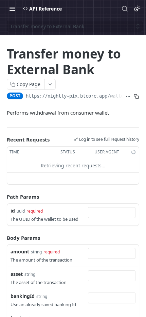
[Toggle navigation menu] (12, 8)
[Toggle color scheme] (137, 8)
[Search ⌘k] (124, 8)
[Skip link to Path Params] (2, 197)
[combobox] (111, 212)
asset (17, 274)
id (13, 210)
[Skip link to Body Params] (2, 238)
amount (20, 251)
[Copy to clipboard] (136, 97)
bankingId (23, 296)
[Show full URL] (128, 97)
